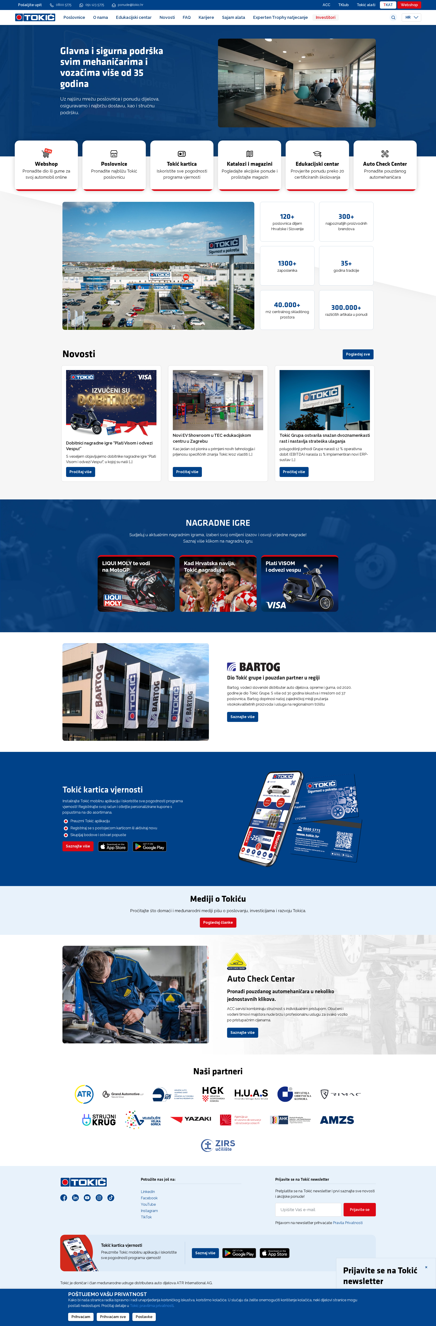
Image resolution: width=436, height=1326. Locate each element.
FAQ (187, 17)
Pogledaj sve (358, 354)
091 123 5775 (94, 5)
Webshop (409, 5)
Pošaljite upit (30, 5)
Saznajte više (242, 717)
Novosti (167, 17)
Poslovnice (74, 17)
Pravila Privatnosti (348, 1223)
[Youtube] (87, 1197)
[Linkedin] (75, 1197)
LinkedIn (148, 1192)
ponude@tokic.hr (131, 5)
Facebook (149, 1198)
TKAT (388, 5)
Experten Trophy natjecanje (280, 17)
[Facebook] (63, 1197)
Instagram (149, 1211)
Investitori (325, 17)
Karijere (206, 17)
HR (408, 17)
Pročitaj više (80, 472)
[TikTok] (110, 1197)
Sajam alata (233, 17)
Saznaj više (205, 1253)
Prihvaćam (81, 1317)
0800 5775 (64, 5)
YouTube (148, 1204)
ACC (326, 5)
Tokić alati (366, 5)
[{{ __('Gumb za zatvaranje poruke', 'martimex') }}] (426, 1267)
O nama (100, 17)
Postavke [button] (144, 1317)
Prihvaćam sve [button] (113, 1317)
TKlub (343, 5)
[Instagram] (99, 1197)
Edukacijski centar (134, 17)
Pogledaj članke (218, 922)
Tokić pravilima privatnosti (151, 1306)
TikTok (146, 1217)
